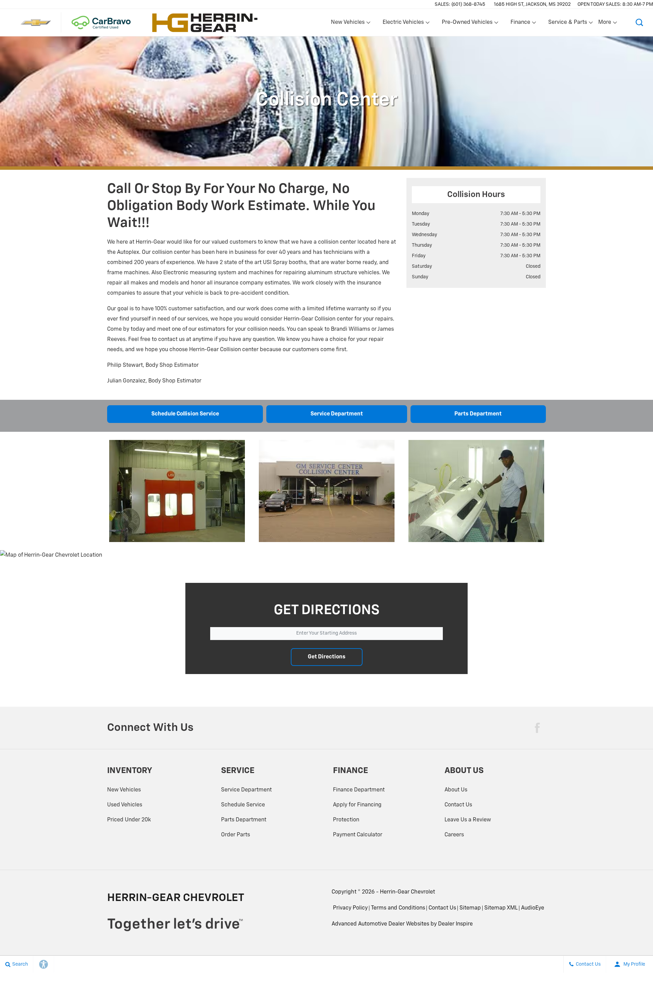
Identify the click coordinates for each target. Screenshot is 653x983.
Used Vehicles (124, 805)
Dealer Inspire (455, 924)
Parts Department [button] (478, 414)
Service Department (246, 790)
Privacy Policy (350, 908)
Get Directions (327, 657)
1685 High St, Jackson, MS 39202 (532, 4)
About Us (456, 790)
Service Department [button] (337, 414)
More (605, 24)
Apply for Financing (357, 805)
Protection (346, 820)
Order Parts (235, 835)
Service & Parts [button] (567, 24)
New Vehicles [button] (348, 24)
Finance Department (359, 790)
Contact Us (458, 805)
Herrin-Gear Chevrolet (407, 892)
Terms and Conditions (398, 908)
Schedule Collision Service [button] (185, 414)
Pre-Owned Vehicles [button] (466, 24)
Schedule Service (243, 805)
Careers (454, 835)
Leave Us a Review (468, 820)
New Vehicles (124, 790)
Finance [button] (520, 24)
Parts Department (243, 820)
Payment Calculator (357, 835)
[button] (639, 22)
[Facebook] (537, 728)
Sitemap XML (501, 908)
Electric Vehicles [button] (403, 24)
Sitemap (470, 908)
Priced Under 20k (129, 820)
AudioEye (532, 908)
